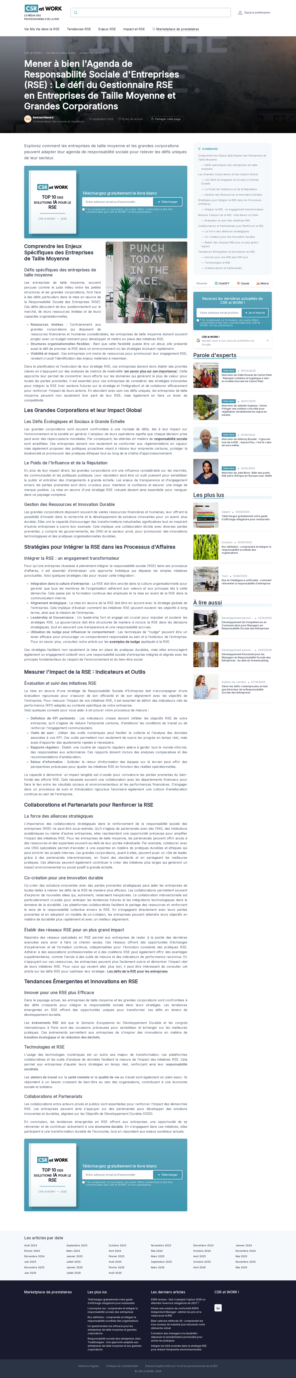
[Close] (220, 659)
